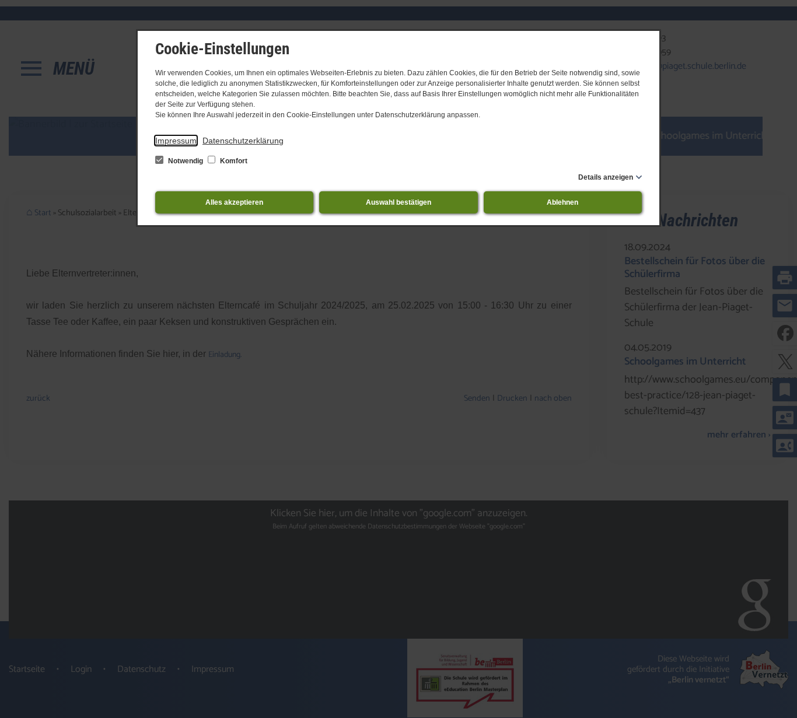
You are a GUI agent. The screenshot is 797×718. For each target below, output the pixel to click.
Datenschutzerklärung (243, 140)
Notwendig (185, 161)
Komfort (232, 161)
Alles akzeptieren (234, 202)
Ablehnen (562, 202)
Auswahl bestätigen (398, 202)
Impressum (176, 140)
